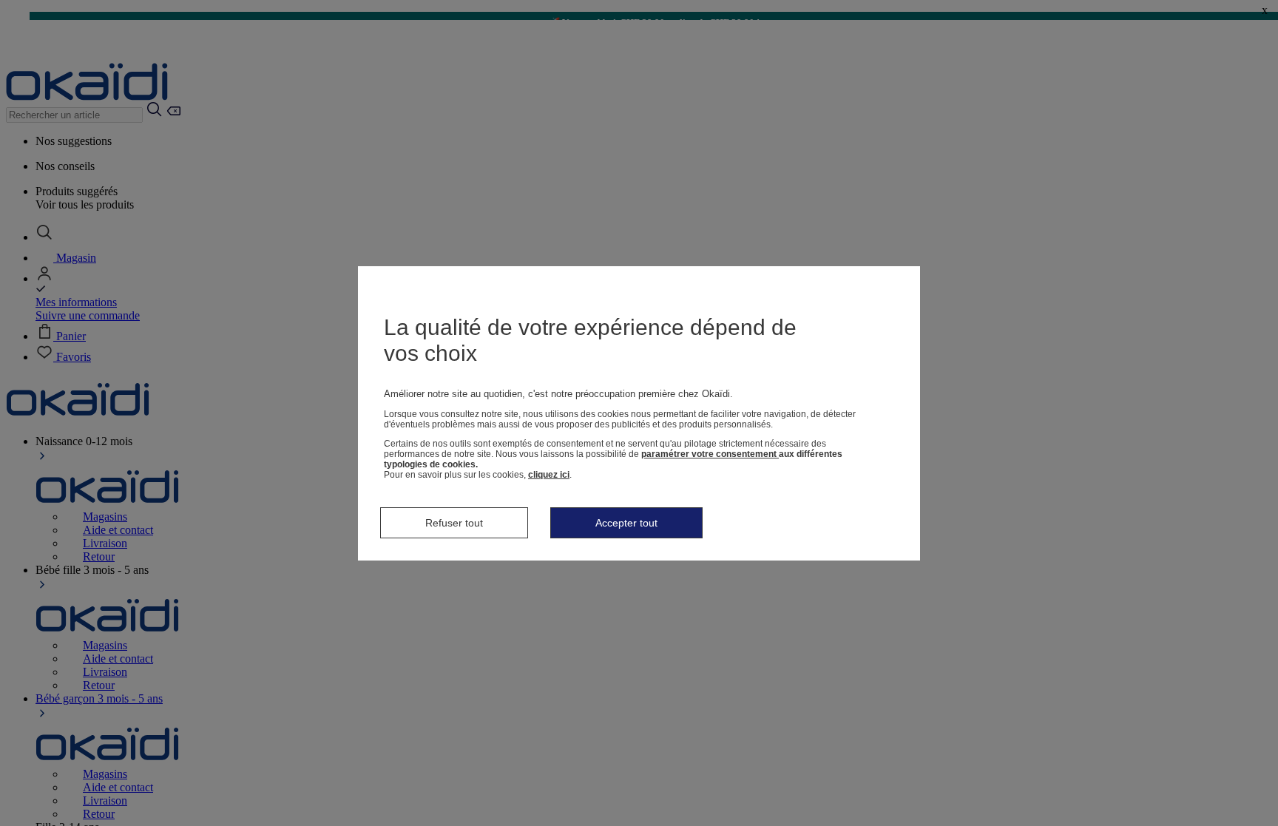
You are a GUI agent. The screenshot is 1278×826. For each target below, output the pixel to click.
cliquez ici (548, 475)
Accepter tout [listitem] (626, 523)
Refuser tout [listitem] (454, 523)
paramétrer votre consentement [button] (710, 454)
